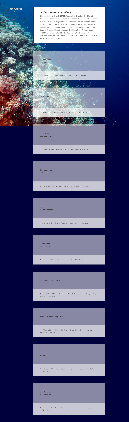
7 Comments (84, 112)
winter (42, 332)
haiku (84, 294)
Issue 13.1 (74, 260)
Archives (13, 26)
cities (88, 369)
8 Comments (86, 186)
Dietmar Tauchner (59, 76)
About (12, 22)
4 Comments (46, 371)
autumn (83, 369)
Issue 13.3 (75, 186)
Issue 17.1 (71, 76)
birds (79, 294)
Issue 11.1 (71, 294)
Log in (12, 43)
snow (91, 330)
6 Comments (85, 260)
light (87, 294)
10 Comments (50, 296)
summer (86, 408)
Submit (12, 33)
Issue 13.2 (73, 223)
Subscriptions (14, 29)
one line (92, 294)
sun (41, 296)
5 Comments (82, 76)
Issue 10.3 (74, 369)
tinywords (16, 8)
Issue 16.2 (73, 112)
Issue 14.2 (75, 149)
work (91, 408)
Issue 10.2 (73, 408)
